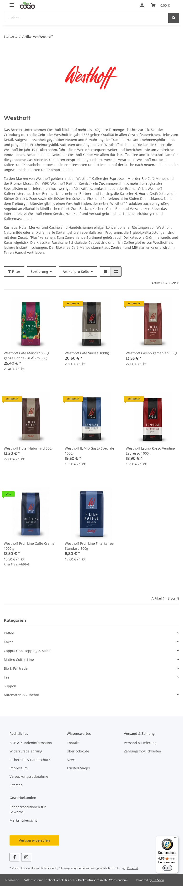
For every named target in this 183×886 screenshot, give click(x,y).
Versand (132, 868)
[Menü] (175, 839)
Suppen (10, 686)
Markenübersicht (23, 820)
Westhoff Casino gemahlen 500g (151, 353)
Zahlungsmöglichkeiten (142, 751)
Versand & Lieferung (140, 743)
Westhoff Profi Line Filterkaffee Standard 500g (89, 546)
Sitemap (16, 785)
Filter (15, 271)
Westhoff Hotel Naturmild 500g (28, 448)
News (71, 759)
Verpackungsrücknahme (29, 776)
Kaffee (9, 633)
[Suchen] (173, 18)
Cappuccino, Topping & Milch (27, 650)
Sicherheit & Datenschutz (30, 759)
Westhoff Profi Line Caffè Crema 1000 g (29, 546)
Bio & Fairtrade (16, 668)
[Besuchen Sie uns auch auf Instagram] (26, 857)
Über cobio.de (78, 751)
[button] (142, 5)
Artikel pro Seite (76, 271)
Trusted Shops (78, 768)
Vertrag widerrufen (34, 840)
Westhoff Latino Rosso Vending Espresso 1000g (150, 451)
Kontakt (73, 743)
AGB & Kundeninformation (31, 743)
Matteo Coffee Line (19, 659)
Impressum (19, 768)
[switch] (167, 868)
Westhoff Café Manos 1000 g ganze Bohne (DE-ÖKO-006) (26, 355)
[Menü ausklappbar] (12, 3)
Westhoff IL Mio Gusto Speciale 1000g (89, 451)
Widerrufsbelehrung (26, 751)
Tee (7, 677)
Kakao (8, 642)
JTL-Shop (158, 880)
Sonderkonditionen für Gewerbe (28, 809)
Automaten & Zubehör (21, 695)
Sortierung (39, 271)
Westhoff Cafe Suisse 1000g (87, 353)
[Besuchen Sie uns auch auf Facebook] (14, 857)
